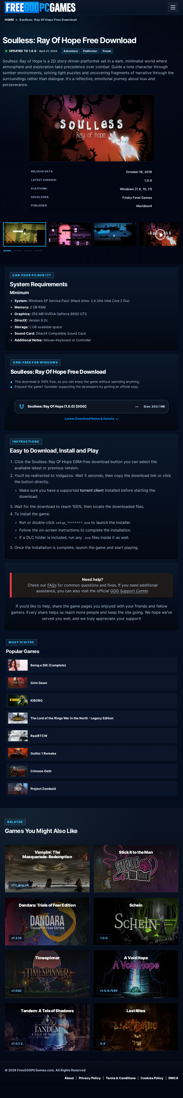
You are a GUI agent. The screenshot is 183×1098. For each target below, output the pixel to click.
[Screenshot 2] (69, 234)
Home (9, 19)
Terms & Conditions (121, 1078)
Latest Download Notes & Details (89, 418)
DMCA (173, 1078)
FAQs (51, 585)
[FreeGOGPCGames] (40, 7)
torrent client (92, 490)
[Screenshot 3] (115, 234)
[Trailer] (160, 234)
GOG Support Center (129, 590)
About (69, 1078)
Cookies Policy (152, 1078)
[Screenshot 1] (24, 234)
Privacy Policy (90, 1078)
